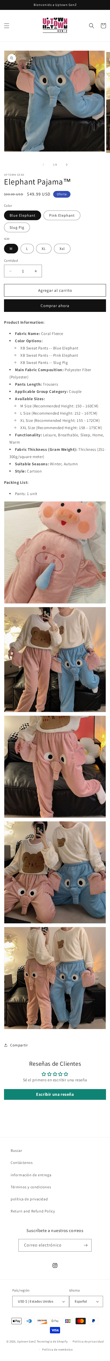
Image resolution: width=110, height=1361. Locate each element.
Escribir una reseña (55, 1094)
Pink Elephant (62, 215)
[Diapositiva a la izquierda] (43, 165)
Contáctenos (22, 1162)
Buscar (16, 1150)
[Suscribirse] (85, 1245)
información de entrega (31, 1174)
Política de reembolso (57, 1349)
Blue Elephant (23, 215)
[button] (7, 26)
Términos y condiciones (31, 1187)
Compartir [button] (19, 1045)
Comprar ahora (55, 305)
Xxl (62, 248)
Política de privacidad (88, 1341)
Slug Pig (17, 227)
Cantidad (11, 260)
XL (44, 248)
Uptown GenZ (26, 1341)
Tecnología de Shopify (52, 1341)
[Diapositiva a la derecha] (67, 165)
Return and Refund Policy (33, 1211)
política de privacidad (29, 1199)
